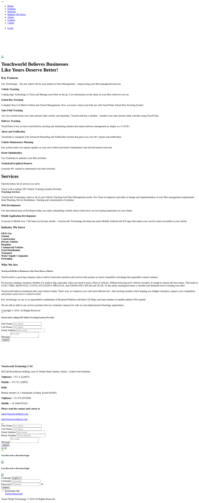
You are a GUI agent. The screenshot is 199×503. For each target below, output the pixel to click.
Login (10, 28)
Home (10, 6)
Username (6, 481)
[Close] (2, 312)
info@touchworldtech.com (14, 419)
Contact (11, 20)
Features (11, 8)
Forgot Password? (14, 493)
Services (11, 11)
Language (6, 478)
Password (6, 484)
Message (5, 336)
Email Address (8, 330)
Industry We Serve (16, 14)
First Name (6, 323)
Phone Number (8, 435)
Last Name (6, 327)
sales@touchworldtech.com (14, 414)
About (10, 17)
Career (10, 23)
